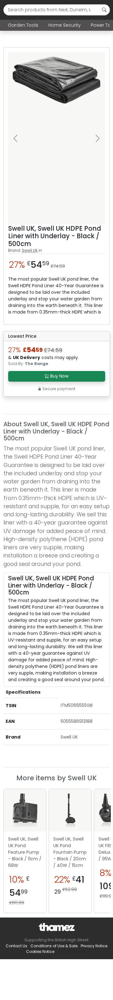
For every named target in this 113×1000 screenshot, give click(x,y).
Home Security (64, 25)
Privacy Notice (94, 946)
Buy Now (58, 376)
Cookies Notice (40, 951)
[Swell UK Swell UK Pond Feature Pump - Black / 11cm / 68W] (25, 810)
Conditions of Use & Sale (54, 946)
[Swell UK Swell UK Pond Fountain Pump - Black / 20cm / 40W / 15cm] (70, 810)
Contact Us (16, 946)
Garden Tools (23, 25)
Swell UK (30, 250)
